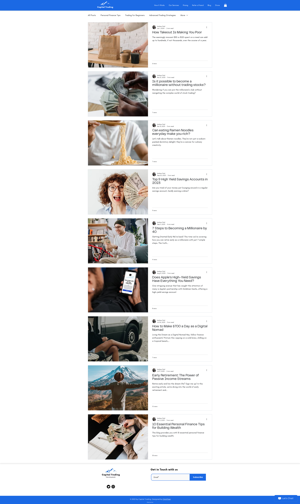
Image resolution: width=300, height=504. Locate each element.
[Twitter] (108, 486)
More (182, 15)
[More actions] (207, 27)
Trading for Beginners (135, 15)
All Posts (92, 15)
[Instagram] (113, 486)
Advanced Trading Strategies (162, 15)
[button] (225, 5)
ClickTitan (167, 499)
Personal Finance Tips (110, 15)
